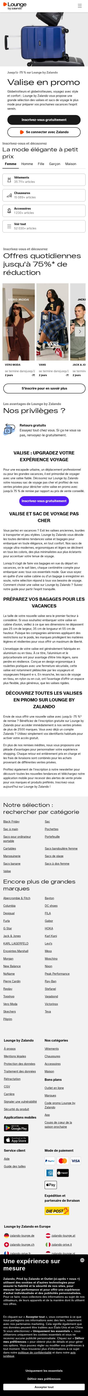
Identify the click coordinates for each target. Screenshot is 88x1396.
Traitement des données (20, 1071)
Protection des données (19, 1064)
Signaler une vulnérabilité (20, 1101)
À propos (10, 1049)
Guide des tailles (15, 1166)
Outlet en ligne (54, 1088)
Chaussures (52, 1056)
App (47, 1115)
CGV (7, 1086)
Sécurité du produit (16, 1109)
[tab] (10, 164)
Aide (7, 1159)
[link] (44, 180)
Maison (49, 1071)
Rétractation (12, 1079)
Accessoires (53, 1064)
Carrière (9, 1094)
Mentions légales (15, 1056)
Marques (50, 1095)
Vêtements (52, 1049)
